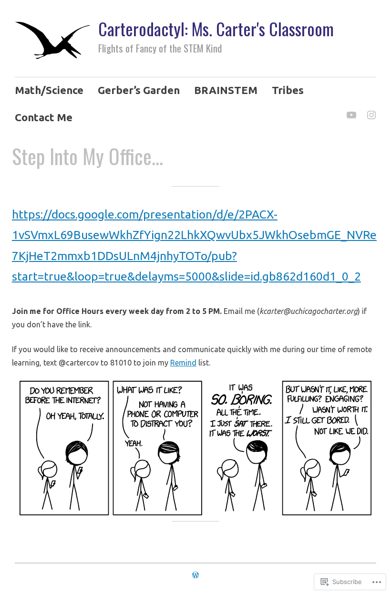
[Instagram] (371, 109)
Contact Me (43, 117)
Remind (183, 362)
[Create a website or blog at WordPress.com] (195, 574)
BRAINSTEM (225, 90)
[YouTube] (351, 109)
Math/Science (49, 90)
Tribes (288, 90)
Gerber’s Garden (139, 90)
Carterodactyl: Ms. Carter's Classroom (216, 28)
